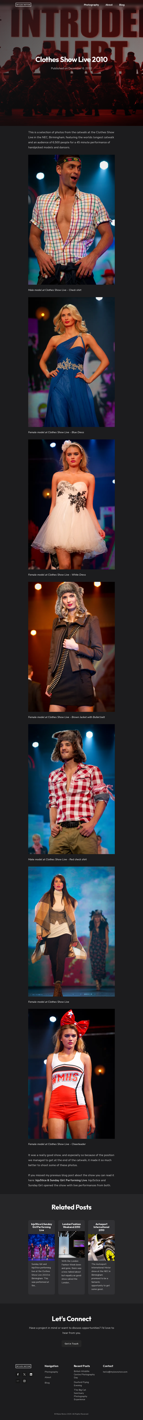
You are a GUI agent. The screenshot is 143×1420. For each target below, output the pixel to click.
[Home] (23, 1366)
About (109, 4)
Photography (91, 4)
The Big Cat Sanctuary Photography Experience (80, 1394)
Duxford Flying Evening (81, 1384)
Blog (122, 4)
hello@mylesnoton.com (115, 1371)
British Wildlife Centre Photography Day (84, 1374)
